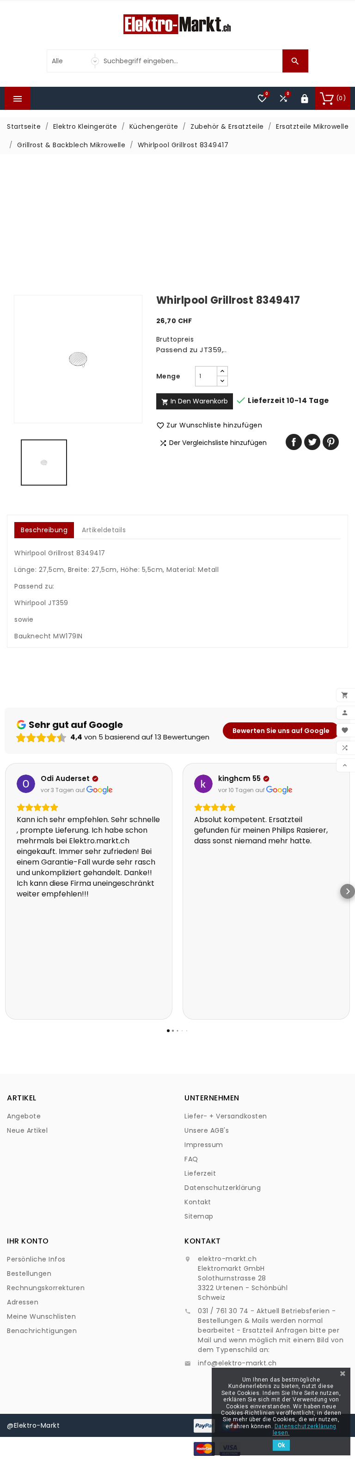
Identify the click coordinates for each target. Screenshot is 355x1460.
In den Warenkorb (194, 401)
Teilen (294, 442)
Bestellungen (29, 1273)
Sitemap (199, 1216)
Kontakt (197, 1202)
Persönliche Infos (36, 1259)
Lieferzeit (200, 1173)
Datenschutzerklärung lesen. (305, 1429)
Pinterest (331, 442)
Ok (281, 1445)
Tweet (312, 442)
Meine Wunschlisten (41, 1316)
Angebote (24, 1116)
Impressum (203, 1144)
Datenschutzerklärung (222, 1187)
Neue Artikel (27, 1130)
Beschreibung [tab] (44, 530)
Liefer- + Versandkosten (225, 1116)
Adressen (22, 1302)
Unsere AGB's (206, 1130)
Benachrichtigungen (42, 1330)
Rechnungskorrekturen (46, 1287)
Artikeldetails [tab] (104, 530)
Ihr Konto (28, 1241)
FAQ (191, 1159)
